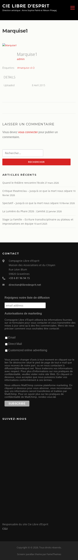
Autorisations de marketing (23, 313)
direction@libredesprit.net (25, 284)
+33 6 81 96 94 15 (19, 278)
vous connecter (28, 132)
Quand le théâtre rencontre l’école (23, 182)
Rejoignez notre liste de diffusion (27, 297)
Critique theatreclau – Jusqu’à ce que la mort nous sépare (37, 191)
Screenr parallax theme (29, 554)
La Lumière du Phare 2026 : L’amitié (23, 211)
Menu (72, 7)
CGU (5, 528)
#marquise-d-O (26, 67)
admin (21, 59)
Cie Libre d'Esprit (26, 5)
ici (54, 396)
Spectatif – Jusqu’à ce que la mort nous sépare (30, 203)
